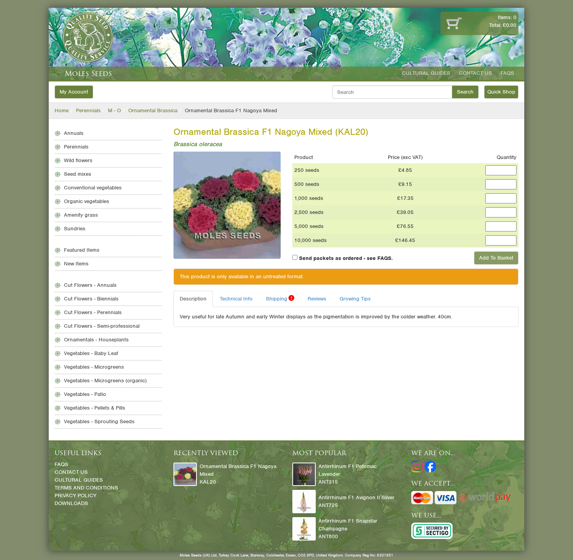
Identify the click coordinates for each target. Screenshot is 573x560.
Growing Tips (355, 298)
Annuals (73, 133)
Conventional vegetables (93, 187)
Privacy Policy (75, 495)
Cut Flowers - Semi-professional (102, 326)
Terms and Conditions (86, 487)
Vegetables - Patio (85, 394)
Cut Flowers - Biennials (91, 298)
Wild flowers (78, 160)
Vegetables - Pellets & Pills (94, 408)
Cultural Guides (426, 73)
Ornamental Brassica (152, 110)
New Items (76, 263)
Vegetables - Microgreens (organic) (105, 380)
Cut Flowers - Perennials (93, 312)
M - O (114, 110)
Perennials (88, 110)
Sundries (74, 228)
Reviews (317, 298)
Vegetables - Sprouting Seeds (99, 421)
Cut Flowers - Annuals (90, 285)
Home (62, 110)
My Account (74, 91)
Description (193, 298)
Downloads (71, 503)
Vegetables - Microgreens (94, 367)
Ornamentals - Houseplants (96, 339)
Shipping (279, 298)
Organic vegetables (86, 201)
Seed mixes (77, 174)
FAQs (507, 73)
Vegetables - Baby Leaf (91, 353)
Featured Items (81, 250)
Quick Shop (501, 91)
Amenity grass (81, 215)
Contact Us (475, 73)
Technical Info (236, 298)
